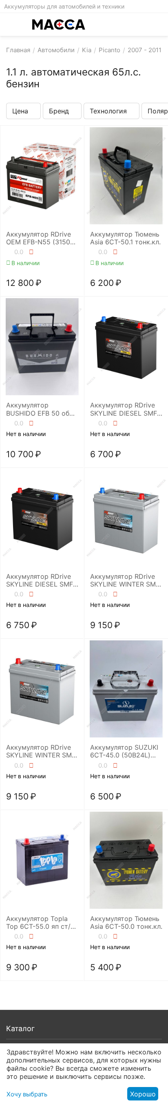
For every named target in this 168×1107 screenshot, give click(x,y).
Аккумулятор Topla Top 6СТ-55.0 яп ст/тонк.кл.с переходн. (38, 922)
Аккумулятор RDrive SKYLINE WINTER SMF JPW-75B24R (40, 751)
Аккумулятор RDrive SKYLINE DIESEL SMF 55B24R (39, 580)
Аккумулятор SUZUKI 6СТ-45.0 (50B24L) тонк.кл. (124, 751)
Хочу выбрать (27, 1094)
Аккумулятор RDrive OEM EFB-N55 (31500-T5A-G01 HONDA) (41, 238)
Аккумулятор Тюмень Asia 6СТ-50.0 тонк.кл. (126, 922)
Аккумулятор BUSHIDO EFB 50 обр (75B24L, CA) (39, 409)
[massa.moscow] (58, 24)
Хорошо (143, 1094)
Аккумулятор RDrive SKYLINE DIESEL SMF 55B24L (123, 409)
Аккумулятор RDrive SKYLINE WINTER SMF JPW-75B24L (124, 580)
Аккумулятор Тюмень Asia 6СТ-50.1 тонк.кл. (125, 238)
